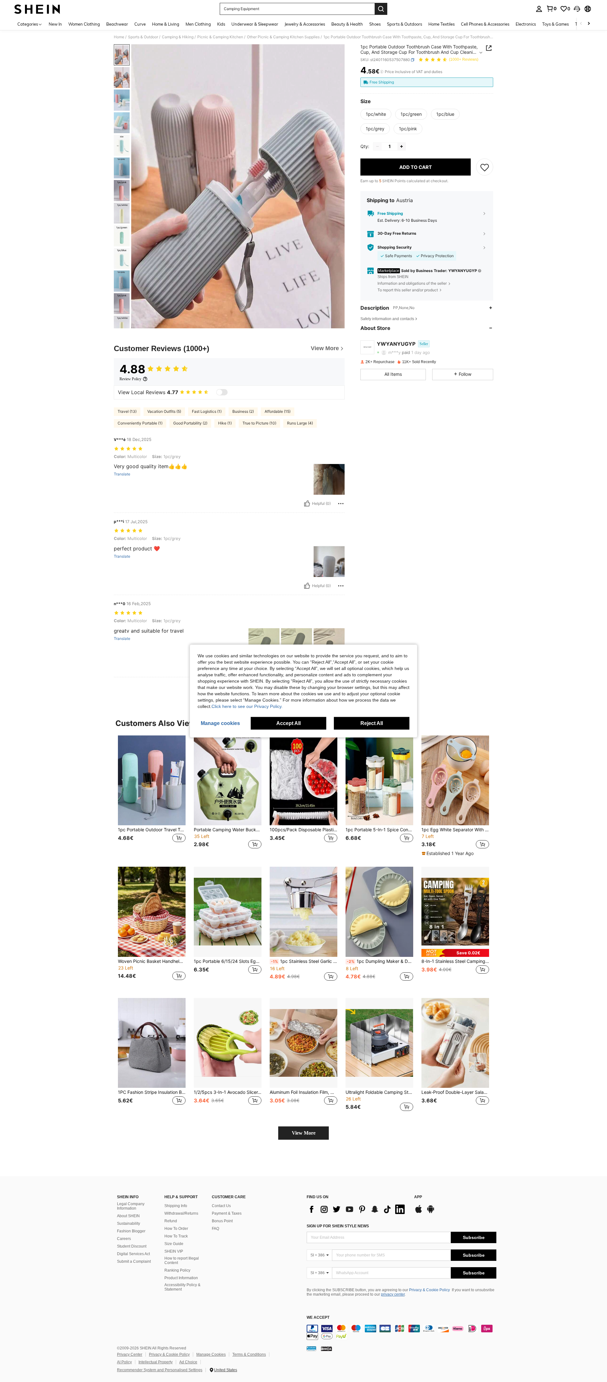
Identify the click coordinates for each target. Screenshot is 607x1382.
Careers (124, 1238)
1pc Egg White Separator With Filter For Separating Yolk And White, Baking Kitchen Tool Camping (455, 829)
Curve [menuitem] (140, 24)
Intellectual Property (155, 1362)
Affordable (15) (278, 411)
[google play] (430, 1212)
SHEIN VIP (173, 1251)
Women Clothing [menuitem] (84, 24)
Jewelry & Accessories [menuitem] (305, 24)
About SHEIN (128, 1216)
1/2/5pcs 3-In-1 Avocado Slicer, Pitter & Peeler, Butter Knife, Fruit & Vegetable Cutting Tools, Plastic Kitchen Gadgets (227, 1092)
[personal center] (539, 9)
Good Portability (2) (190, 423)
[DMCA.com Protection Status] (326, 1348)
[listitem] (151, 796)
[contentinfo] (401, 1332)
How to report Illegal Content (181, 1260)
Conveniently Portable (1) (140, 423)
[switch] (222, 392)
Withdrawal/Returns (181, 1213)
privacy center (393, 1294)
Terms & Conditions (249, 1354)
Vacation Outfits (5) (164, 411)
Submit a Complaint (134, 1261)
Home (119, 37)
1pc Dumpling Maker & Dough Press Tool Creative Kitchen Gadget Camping (380, 961)
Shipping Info (175, 1206)
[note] (448, 853)
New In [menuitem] (55, 24)
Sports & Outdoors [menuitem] (404, 24)
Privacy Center (129, 1354)
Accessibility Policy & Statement (182, 1287)
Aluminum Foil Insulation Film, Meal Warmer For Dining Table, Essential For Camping (303, 1092)
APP (418, 1197)
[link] (551, 8)
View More (304, 1133)
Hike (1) (225, 423)
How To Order (176, 1228)
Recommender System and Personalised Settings (159, 1370)
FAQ (215, 1228)
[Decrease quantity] (377, 146)
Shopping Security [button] (394, 247)
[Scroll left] (581, 24)
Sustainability (128, 1223)
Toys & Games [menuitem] (555, 24)
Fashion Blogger (131, 1231)
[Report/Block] (341, 503)
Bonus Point (222, 1221)
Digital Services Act (133, 1254)
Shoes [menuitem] (375, 24)
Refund (170, 1221)
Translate (122, 474)
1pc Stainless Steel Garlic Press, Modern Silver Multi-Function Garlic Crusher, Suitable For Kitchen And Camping (304, 961)
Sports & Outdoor (143, 37)
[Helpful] (307, 503)
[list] (357, 1209)
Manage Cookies (211, 1354)
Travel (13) (127, 411)
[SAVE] (484, 167)
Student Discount (131, 1246)
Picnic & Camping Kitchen (220, 37)
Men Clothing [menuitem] (198, 24)
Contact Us (221, 1206)
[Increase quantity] (401, 146)
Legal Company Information (130, 1206)
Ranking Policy (177, 1270)
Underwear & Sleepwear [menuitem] (254, 24)
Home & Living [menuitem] (165, 24)
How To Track (176, 1236)
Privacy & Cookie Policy (429, 1290)
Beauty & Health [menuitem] (347, 24)
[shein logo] (37, 9)
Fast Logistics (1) (207, 411)
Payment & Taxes (227, 1213)
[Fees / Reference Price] (381, 72)
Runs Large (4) (300, 423)
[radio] (375, 114)
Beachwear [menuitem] (117, 24)
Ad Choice (188, 1362)
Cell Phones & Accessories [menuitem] (485, 24)
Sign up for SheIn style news (338, 1226)
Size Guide (173, 1244)
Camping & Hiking (177, 37)
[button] (577, 9)
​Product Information (181, 1278)
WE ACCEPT (318, 1318)
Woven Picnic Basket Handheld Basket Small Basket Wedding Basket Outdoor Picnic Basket (152, 961)
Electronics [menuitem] (526, 24)
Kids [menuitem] (221, 24)
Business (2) (243, 411)
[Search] (381, 9)
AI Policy (124, 1362)
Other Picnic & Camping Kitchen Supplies (283, 37)
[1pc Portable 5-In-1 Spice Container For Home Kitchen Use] (379, 780)
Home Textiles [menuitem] (441, 24)
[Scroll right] (588, 24)
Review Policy (130, 379)
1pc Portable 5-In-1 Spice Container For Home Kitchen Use (379, 829)
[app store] (418, 1212)
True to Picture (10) (259, 423)
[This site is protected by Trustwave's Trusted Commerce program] (311, 1348)
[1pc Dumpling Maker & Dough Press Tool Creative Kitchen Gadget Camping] (379, 912)
